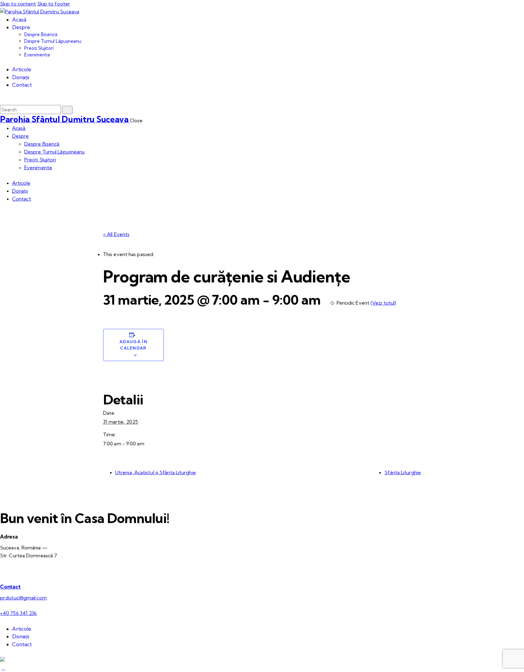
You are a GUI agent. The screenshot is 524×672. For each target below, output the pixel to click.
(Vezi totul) (383, 303)
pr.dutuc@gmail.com (23, 598)
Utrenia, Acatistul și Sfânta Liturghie (155, 472)
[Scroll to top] (3, 668)
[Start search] (67, 110)
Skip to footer (53, 4)
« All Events (116, 234)
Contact (10, 586)
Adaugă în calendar (133, 344)
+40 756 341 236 (18, 613)
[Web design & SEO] (2, 660)
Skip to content (18, 4)
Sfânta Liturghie (403, 472)
